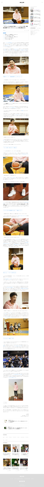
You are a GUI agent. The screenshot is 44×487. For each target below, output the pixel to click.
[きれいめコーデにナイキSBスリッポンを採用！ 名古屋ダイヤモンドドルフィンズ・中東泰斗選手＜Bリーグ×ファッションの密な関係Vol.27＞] (16, 448)
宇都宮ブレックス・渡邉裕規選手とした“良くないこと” (11, 34)
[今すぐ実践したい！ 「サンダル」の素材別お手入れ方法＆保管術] (32, 17)
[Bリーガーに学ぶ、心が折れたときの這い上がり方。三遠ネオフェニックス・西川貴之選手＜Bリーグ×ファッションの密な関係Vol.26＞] (7, 448)
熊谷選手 (7, 103)
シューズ (11, 478)
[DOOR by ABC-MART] (22, 2)
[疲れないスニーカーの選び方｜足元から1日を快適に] (32, 24)
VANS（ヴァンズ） (33, 34)
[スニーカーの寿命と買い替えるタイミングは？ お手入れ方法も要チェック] (32, 14)
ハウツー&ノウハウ (27, 478)
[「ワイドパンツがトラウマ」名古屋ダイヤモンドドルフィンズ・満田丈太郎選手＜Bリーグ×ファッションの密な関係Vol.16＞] (24, 462)
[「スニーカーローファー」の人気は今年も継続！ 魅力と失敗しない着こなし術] (32, 21)
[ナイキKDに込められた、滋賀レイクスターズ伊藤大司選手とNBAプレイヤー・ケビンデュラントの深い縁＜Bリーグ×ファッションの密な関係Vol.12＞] (15, 462)
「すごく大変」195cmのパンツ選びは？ (9, 35)
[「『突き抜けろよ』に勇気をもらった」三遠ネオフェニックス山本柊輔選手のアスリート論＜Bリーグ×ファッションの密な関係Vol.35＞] (7, 462)
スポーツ (5, 24)
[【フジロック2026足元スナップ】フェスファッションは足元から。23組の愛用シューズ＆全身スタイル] (32, 10)
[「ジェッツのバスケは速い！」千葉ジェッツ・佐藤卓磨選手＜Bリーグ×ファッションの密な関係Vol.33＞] (25, 448)
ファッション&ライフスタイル (18, 478)
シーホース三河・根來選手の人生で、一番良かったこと (11, 36)
